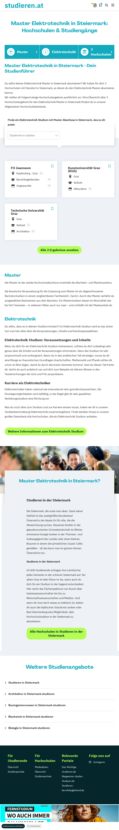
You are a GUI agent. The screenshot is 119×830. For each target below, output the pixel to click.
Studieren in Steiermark (23, 682)
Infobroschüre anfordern (13, 826)
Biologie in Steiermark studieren (29, 728)
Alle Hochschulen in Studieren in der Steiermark (56, 633)
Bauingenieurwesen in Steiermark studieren (37, 705)
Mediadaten (41, 767)
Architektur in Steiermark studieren (31, 694)
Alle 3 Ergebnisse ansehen (59, 250)
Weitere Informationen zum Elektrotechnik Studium (46, 431)
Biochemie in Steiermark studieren (30, 716)
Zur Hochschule (33, 826)
